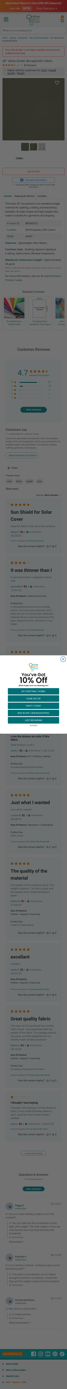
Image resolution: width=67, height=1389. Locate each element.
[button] (33, 691)
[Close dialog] (63, 659)
